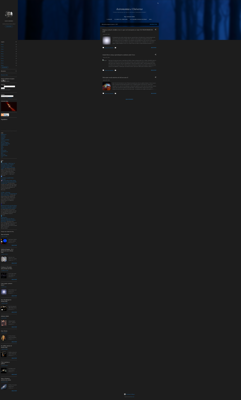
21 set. (2, 58)
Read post (153, 47)
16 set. (2, 53)
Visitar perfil (9, 26)
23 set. (2, 63)
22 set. (2, 60)
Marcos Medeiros (9, 21)
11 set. (2, 46)
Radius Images (132, 396)
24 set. (2, 65)
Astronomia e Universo (129, 9)
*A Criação (109, 19)
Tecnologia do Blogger (130, 394)
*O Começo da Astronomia (121, 19)
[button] (155, 30)
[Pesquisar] (158, 3)
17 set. (2, 56)
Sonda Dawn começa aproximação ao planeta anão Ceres (119, 55)
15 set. (2, 51)
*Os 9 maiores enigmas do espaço (138, 19)
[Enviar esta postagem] (115, 48)
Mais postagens (129, 99)
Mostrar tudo (153, 24)
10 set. (2, 44)
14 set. (2, 49)
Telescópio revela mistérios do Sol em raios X (115, 77)
